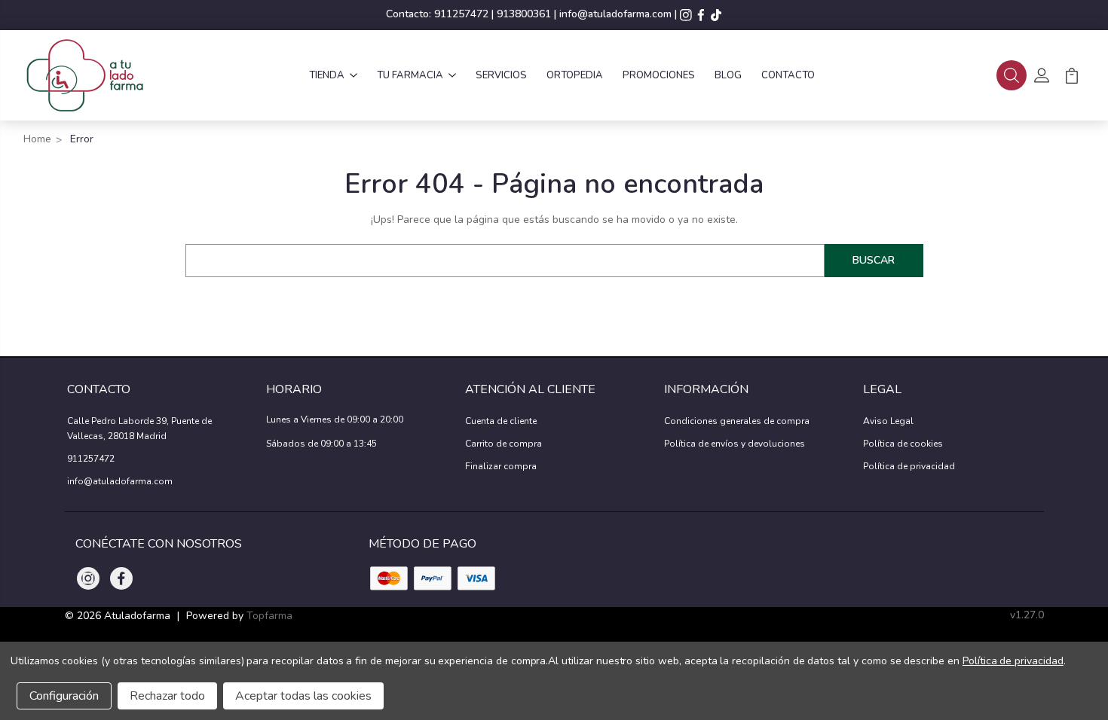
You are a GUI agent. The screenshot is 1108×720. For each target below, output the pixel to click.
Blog (728, 75)
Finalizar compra (501, 466)
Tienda (326, 75)
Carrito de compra (503, 444)
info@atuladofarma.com (615, 14)
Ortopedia (574, 75)
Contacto (788, 75)
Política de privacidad (909, 466)
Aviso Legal (888, 421)
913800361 (524, 14)
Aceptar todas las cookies (303, 696)
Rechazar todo (167, 696)
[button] (1011, 75)
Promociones (659, 75)
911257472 (461, 14)
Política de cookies (903, 444)
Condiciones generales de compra (737, 421)
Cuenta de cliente (501, 421)
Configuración (64, 696)
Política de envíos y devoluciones (734, 444)
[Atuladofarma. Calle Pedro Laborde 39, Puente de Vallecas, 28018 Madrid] (84, 75)
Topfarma (269, 616)
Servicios (501, 75)
